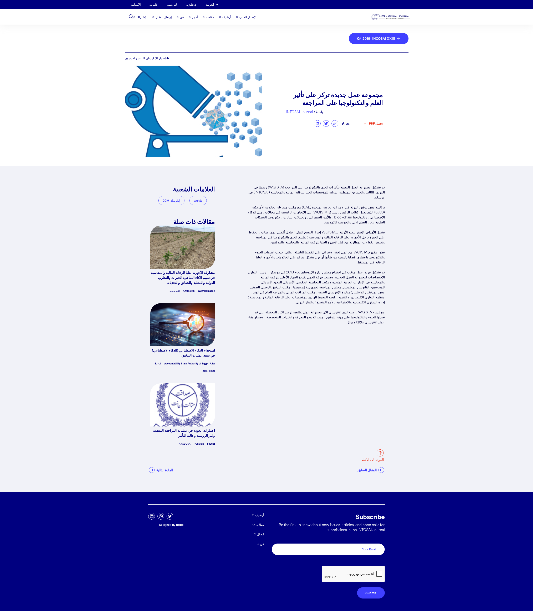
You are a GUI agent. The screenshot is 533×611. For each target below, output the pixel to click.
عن (182, 17)
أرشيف (226, 17)
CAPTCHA (375, 561)
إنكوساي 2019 (171, 200)
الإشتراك (142, 17)
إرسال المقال (164, 17)
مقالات (210, 17)
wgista (198, 200)
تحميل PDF (376, 123)
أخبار (195, 17)
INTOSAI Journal (299, 112)
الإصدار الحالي (248, 17)
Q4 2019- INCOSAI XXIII (376, 38)
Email (379, 538)
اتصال (260, 534)
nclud (179, 525)
